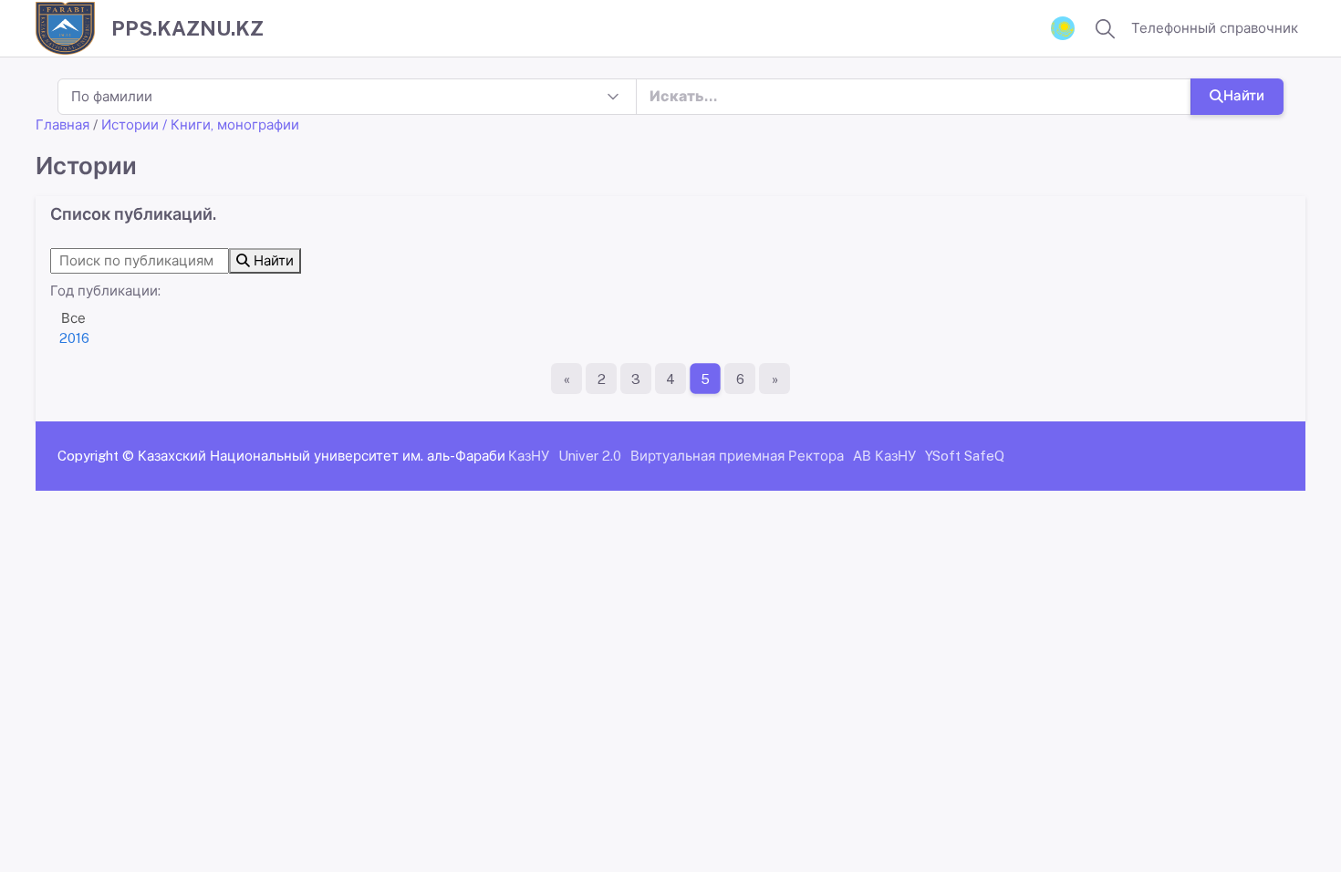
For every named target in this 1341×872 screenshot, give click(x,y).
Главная (62, 124)
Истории (130, 124)
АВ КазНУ (884, 455)
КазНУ (528, 455)
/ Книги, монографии (230, 124)
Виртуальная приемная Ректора (737, 455)
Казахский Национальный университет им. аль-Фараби (321, 455)
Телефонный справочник (1214, 28)
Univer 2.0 (589, 455)
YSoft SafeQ (964, 455)
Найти (1243, 95)
